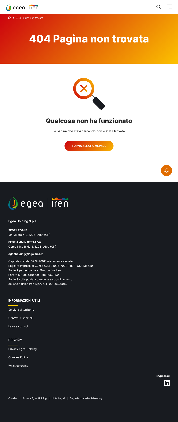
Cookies (12, 398)
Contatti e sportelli (20, 318)
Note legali (58, 398)
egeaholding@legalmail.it (25, 254)
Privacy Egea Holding (22, 349)
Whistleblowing (18, 365)
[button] (157, 7)
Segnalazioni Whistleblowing (86, 398)
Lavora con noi (18, 326)
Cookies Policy (18, 357)
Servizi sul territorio (21, 309)
